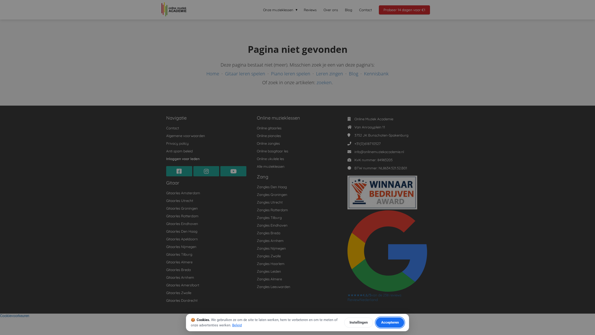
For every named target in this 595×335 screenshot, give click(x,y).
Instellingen (359, 322)
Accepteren (390, 322)
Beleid (237, 325)
